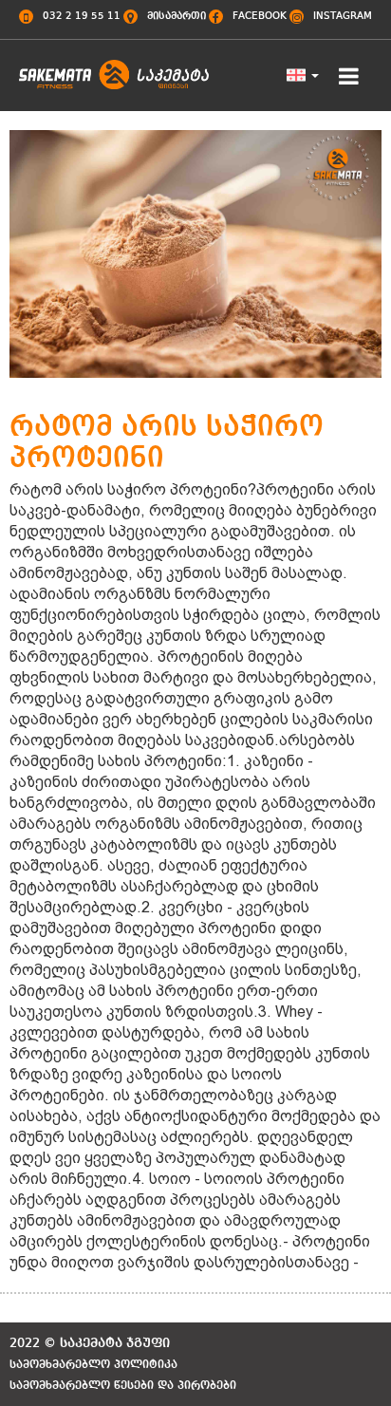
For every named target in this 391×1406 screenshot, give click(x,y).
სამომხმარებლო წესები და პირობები (122, 1386)
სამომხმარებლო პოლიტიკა (93, 1365)
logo (114, 83)
